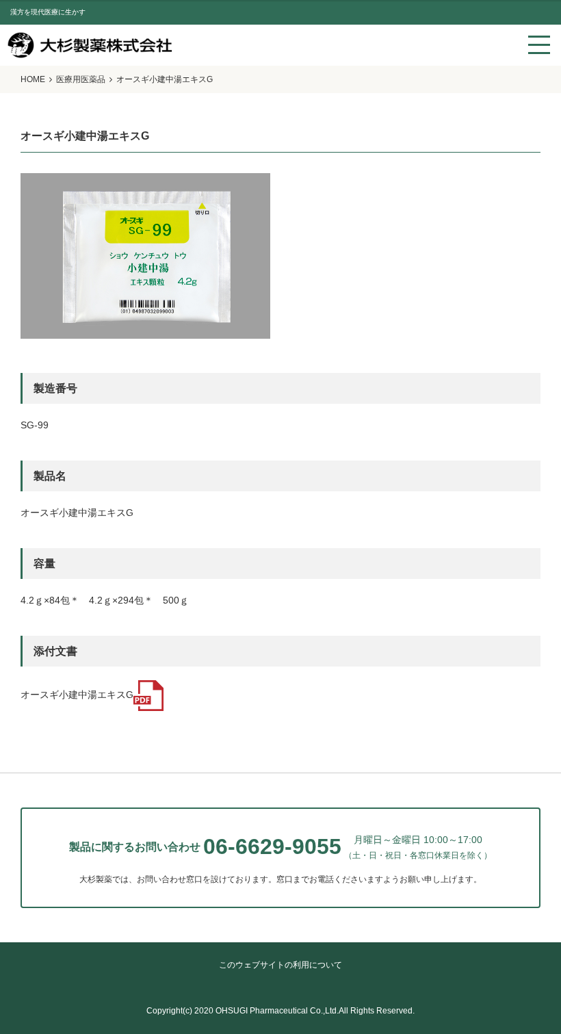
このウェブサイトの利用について (280, 965)
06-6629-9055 (272, 846)
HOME (33, 79)
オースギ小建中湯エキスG (77, 695)
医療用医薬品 (80, 79)
